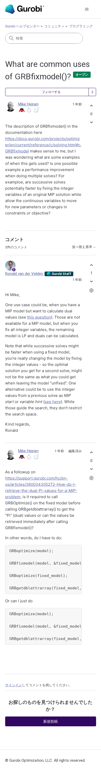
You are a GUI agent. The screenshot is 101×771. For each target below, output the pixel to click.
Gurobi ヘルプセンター (22, 26)
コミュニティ (54, 26)
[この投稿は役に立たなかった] (91, 122)
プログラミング (81, 26)
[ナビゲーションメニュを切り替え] (87, 9)
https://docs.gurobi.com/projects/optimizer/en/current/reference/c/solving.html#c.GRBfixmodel (43, 144)
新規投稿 (50, 721)
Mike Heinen (28, 104)
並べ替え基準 (82, 247)
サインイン (13, 685)
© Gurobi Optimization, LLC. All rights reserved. (45, 760)
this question (39, 317)
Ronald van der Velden (24, 273)
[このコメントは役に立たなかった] (91, 281)
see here (53, 401)
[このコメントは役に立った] (91, 264)
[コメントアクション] (91, 290)
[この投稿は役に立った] (91, 105)
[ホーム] (24, 9)
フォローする (51, 92)
